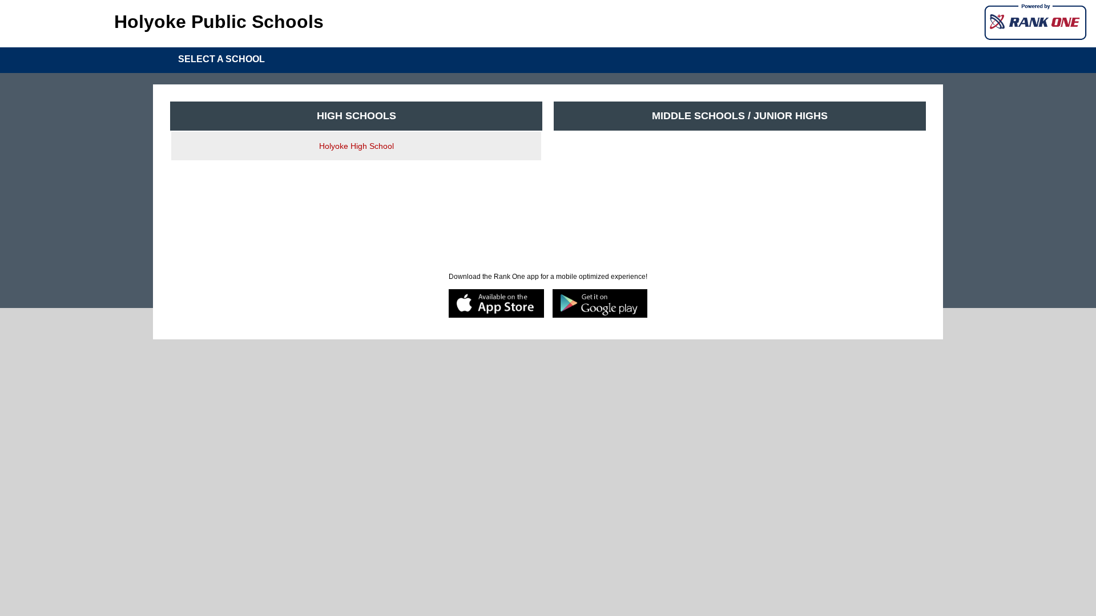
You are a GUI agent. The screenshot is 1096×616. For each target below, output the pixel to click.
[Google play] (600, 304)
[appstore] (496, 304)
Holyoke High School (356, 146)
